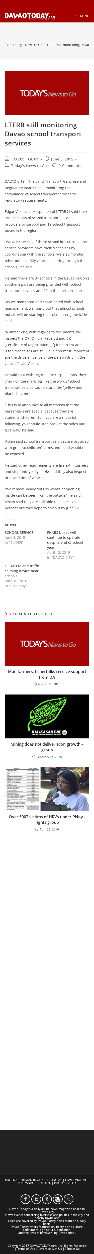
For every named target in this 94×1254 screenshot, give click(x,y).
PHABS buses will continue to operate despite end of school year (65, 540)
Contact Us (72, 1249)
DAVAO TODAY (25, 159)
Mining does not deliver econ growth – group (47, 746)
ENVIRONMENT (75, 1180)
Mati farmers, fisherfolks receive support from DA (47, 674)
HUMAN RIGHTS (32, 1180)
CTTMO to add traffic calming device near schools (22, 570)
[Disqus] (47, 900)
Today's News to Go (29, 165)
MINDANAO (26, 1183)
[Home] (6, 44)
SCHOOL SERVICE (19, 532)
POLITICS (11, 1180)
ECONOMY (54, 1180)
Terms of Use (25, 1249)
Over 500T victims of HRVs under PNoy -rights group (47, 819)
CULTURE (44, 1183)
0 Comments (70, 165)
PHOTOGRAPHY (65, 1183)
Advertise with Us (50, 1249)
